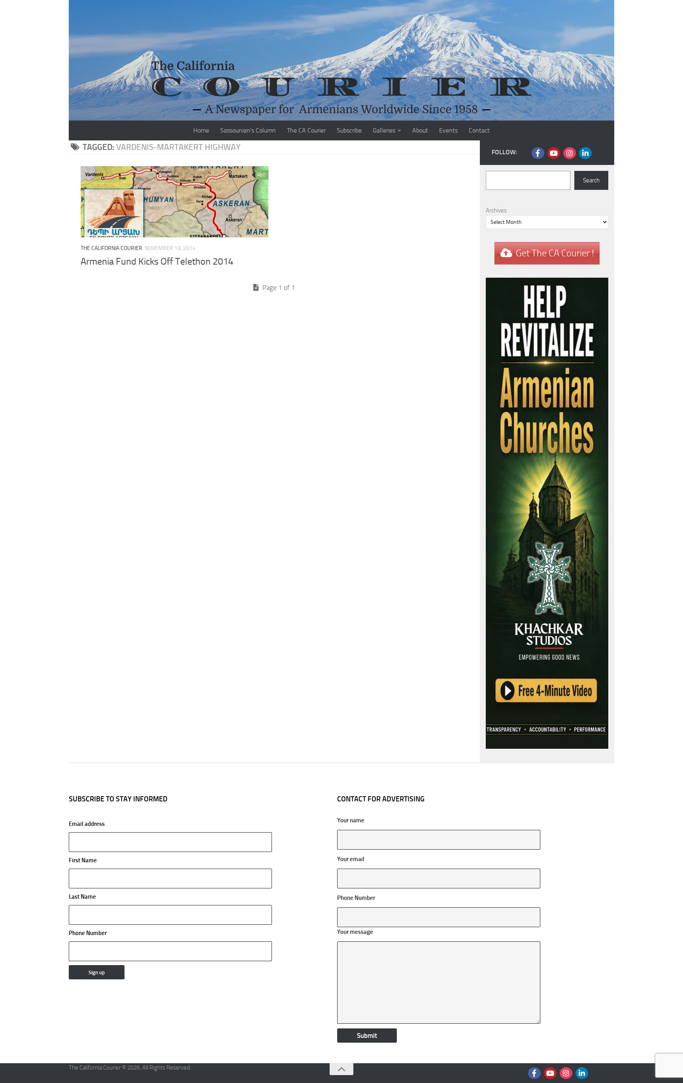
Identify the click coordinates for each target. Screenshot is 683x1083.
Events (448, 130)
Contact (479, 130)
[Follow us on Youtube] (553, 153)
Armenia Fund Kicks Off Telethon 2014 (157, 261)
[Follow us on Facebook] (538, 153)
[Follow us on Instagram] (569, 153)
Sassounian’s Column (248, 130)
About (420, 130)
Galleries (384, 130)
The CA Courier (306, 130)
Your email (350, 859)
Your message (355, 931)
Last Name (82, 896)
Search (591, 180)
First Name (83, 860)
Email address (87, 823)
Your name (350, 820)
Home (201, 130)
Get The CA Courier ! (555, 253)
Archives (496, 210)
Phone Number (88, 933)
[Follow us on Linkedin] (585, 153)
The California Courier (111, 248)
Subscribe (349, 130)
